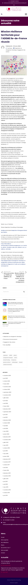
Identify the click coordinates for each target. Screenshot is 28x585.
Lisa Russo (9, 48)
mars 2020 (5, 431)
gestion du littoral (6, 362)
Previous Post (9, 275)
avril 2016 (5, 467)
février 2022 (6, 406)
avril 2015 (5, 484)
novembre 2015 (7, 476)
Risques (20, 362)
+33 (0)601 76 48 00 (14, 1)
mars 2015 (5, 487)
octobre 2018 (6, 448)
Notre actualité (4, 550)
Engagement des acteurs (9, 342)
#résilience (3, 230)
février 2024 (6, 383)
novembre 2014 (7, 489)
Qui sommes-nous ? (5, 547)
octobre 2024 (6, 381)
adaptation (5, 355)
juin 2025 (5, 378)
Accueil (2, 537)
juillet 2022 (6, 397)
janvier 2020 (6, 434)
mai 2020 (5, 425)
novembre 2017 (7, 462)
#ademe (5, 232)
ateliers (15, 355)
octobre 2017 (6, 464)
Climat (15, 357)
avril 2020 (5, 428)
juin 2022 (5, 400)
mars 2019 (5, 445)
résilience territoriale (7, 364)
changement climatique (8, 357)
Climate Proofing (6, 359)
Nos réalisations (4, 542)
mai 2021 (5, 417)
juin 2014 (5, 495)
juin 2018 (5, 450)
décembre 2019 (7, 436)
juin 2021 (5, 414)
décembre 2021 (7, 409)
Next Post (19, 277)
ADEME (10, 355)
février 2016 (6, 470)
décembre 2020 (7, 420)
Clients (2, 545)
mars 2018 (5, 453)
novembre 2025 (7, 375)
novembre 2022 (7, 395)
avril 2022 (5, 403)
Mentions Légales (14, 582)
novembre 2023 (7, 386)
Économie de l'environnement (10, 339)
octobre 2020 (6, 423)
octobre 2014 (6, 492)
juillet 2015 (5, 478)
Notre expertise (4, 540)
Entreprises (13, 359)
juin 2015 (5, 481)
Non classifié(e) (6, 345)
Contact (3, 552)
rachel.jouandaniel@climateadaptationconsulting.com (15, 2)
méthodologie (14, 362)
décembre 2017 (7, 459)
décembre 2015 (7, 473)
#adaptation (14, 230)
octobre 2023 (6, 389)
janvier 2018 (6, 456)
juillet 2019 (5, 442)
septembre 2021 (7, 411)
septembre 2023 (7, 392)
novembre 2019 (7, 439)
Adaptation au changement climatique (12, 336)
